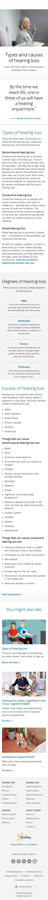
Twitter (24, 861)
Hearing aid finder (9, 803)
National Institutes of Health (29, 118)
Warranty (5, 822)
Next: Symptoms (11, 594)
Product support (9, 814)
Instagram (19, 861)
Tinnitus (5, 799)
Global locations (32, 818)
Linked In (29, 861)
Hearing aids (7, 786)
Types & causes (32, 791)
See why (6, 720)
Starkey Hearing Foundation (24, 854)
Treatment (30, 799)
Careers (29, 822)
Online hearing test (34, 786)
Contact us (30, 827)
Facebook (13, 861)
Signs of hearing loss (34, 795)
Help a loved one (33, 803)
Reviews (5, 791)
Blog (35, 861)
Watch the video (10, 662)
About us (30, 814)
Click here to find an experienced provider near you (19, 261)
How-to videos (8, 818)
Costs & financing (9, 795)
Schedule (7, 770)
